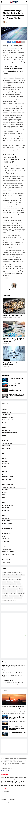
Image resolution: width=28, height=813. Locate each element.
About (2, 798)
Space (3, 536)
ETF (3, 474)
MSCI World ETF (19, 586)
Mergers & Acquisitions (8, 513)
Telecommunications (8, 551)
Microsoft (5, 586)
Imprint (23, 798)
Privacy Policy (3, 799)
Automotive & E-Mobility (8, 417)
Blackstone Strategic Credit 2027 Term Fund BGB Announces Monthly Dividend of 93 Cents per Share (13, 340)
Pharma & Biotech (7, 523)
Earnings (4, 466)
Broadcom (13, 577)
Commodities (5, 440)
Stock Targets (6, 541)
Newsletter (5, 518)
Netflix (4, 588)
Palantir (9, 591)
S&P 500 (4, 531)
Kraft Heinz (16, 581)
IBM (8, 581)
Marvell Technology (7, 584)
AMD (4, 574)
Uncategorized (6, 559)
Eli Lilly (13, 579)
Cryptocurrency (6, 448)
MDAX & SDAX (5, 510)
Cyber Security (6, 451)
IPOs (3, 502)
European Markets (7, 479)
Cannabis (4, 435)
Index (3, 494)
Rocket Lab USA (20, 593)
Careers (13, 798)
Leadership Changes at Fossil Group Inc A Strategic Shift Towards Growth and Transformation (17, 396)
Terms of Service (11, 799)
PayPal (14, 591)
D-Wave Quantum (6, 579)
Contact (18, 798)
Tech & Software (6, 549)
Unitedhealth (10, 598)
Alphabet (14, 572)
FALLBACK (19, 579)
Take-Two (17, 595)
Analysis (4, 409)
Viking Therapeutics (7, 600)
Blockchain (5, 425)
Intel (12, 581)
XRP (14, 600)
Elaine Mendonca (11, 22)
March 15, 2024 (6, 343)
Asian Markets (6, 414)
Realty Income (6, 593)
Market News (5, 507)
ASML (12, 574)
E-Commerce (5, 463)
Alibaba (9, 572)
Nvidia (16, 588)
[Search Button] (24, 608)
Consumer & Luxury (7, 443)
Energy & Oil (5, 471)
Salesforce (5, 595)
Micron (18, 584)
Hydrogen (4, 492)
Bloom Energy (6, 577)
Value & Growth (6, 562)
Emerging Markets (7, 469)
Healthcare (5, 489)
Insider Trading (6, 500)
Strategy (11, 595)
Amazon (19, 572)
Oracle (4, 591)
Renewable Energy (7, 528)
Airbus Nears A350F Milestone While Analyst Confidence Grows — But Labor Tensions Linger (17, 728)
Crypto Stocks (6, 445)
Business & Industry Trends (9, 432)
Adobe (4, 572)
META (14, 584)
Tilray (4, 598)
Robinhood (13, 593)
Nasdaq (4, 515)
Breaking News (9, 8)
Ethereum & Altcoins (7, 476)
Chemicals (5, 438)
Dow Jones (5, 461)
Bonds (4, 427)
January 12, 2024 (7, 24)
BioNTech (17, 574)
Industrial (5, 497)
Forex (3, 482)
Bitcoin (4, 422)
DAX (3, 453)
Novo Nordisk (10, 588)
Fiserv (4, 581)
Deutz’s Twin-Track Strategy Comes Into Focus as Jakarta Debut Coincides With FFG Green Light (17, 717)
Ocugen (21, 588)
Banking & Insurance (7, 419)
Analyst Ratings (6, 412)
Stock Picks (5, 538)
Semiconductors (6, 533)
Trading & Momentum (8, 554)
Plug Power (19, 591)
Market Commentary (7, 505)
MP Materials (11, 586)
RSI (16, 50)
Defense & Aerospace (7, 456)
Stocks (4, 544)
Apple (8, 574)
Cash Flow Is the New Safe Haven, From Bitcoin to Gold (13, 785)
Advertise (7, 798)
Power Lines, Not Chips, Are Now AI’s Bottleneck (12, 672)
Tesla (21, 595)
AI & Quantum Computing (8, 407)
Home (4, 8)
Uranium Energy (17, 598)
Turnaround (5, 556)
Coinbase (19, 577)
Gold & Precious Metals (8, 487)
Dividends (4, 458)
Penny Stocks (6, 520)
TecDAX (4, 546)
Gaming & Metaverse (7, 484)
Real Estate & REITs (7, 526)
